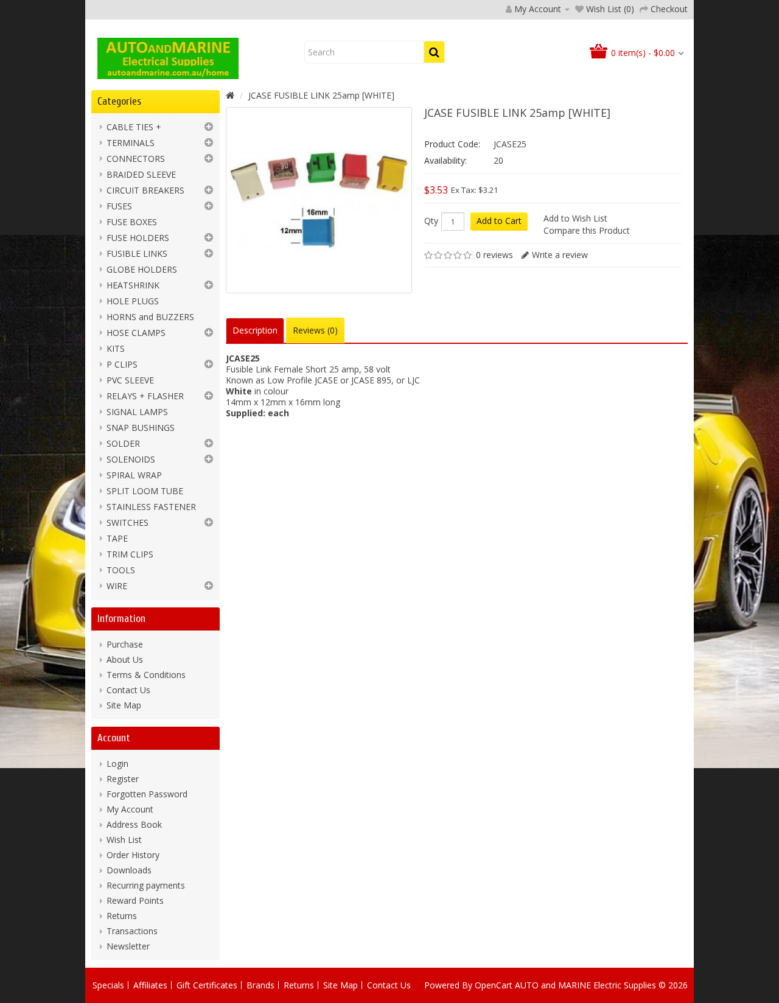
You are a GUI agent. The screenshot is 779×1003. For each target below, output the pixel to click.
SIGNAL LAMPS (137, 412)
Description (255, 330)
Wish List (124, 839)
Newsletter (128, 946)
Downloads (129, 870)
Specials (108, 985)
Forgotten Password (147, 794)
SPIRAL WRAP (134, 475)
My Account (130, 809)
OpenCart (493, 985)
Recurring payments (146, 885)
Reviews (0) (315, 330)
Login (117, 763)
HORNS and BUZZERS (150, 317)
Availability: (445, 160)
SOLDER (123, 443)
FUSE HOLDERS (138, 237)
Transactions (132, 931)
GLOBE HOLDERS (142, 269)
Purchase (125, 644)
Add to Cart (499, 220)
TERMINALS (131, 143)
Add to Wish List (575, 218)
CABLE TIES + (134, 127)
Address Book (134, 824)
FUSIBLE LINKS (137, 253)
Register (123, 779)
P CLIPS (122, 364)
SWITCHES (127, 522)
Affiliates (150, 985)
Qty (431, 220)
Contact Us (128, 690)
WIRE (117, 586)
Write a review (560, 254)
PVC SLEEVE (130, 380)
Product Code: (452, 144)
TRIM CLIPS (130, 554)
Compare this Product (586, 230)
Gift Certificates (206, 985)
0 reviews (494, 254)
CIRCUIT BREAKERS (145, 190)
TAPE (117, 538)
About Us (125, 659)
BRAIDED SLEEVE (141, 174)
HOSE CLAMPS (136, 332)
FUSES (119, 206)
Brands (260, 985)
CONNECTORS (136, 158)
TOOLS (121, 570)
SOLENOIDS (131, 459)
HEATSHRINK (133, 285)
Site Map (124, 705)
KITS (116, 348)
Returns (122, 915)
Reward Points (135, 900)
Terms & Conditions (146, 674)
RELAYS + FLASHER (145, 396)
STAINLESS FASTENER (151, 506)
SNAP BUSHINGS (141, 427)
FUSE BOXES (132, 222)
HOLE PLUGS (133, 301)
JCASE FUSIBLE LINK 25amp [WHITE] (321, 95)
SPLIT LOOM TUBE (145, 491)
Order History (133, 855)
